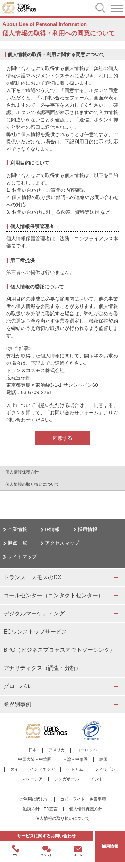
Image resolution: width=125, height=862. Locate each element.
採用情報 (87, 529)
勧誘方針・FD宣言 (40, 809)
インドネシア (42, 769)
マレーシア (32, 779)
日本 (32, 750)
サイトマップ (22, 556)
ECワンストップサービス (35, 632)
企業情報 (17, 529)
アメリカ (56, 750)
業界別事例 (17, 704)
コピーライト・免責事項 (83, 799)
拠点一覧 (17, 543)
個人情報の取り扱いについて (32, 484)
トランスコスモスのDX (32, 577)
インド (97, 779)
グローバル (17, 686)
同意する (62, 438)
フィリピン (104, 769)
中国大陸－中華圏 (34, 759)
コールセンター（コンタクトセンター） (53, 595)
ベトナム (74, 769)
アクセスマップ (62, 543)
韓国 (103, 759)
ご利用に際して (34, 799)
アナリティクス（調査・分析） (42, 668)
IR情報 (52, 529)
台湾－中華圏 (75, 759)
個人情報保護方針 (22, 472)
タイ (14, 769)
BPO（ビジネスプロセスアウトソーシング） (59, 650)
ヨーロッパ (86, 750)
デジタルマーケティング (34, 614)
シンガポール (66, 779)
